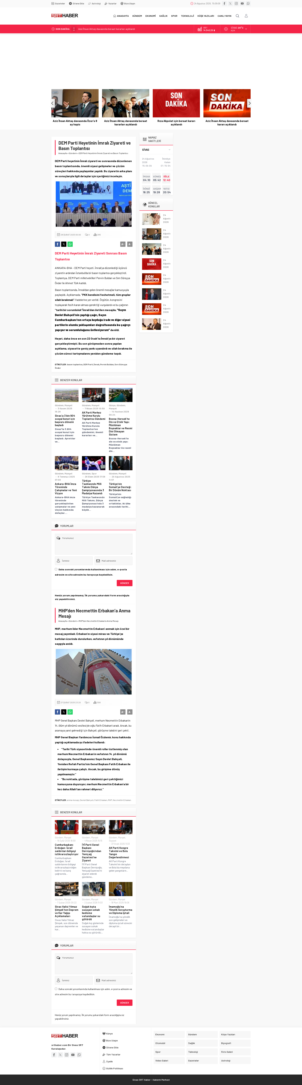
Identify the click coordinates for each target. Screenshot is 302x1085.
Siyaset (112, 840)
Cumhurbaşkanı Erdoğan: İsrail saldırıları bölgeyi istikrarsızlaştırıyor (66, 849)
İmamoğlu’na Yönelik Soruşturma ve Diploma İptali (120, 909)
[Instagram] (236, 3)
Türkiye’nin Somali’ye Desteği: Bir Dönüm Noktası (120, 487)
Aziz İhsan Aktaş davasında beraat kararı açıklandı (176, 122)
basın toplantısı (74, 364)
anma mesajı (73, 800)
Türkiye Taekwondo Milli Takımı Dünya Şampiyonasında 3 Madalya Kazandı (93, 487)
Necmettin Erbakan (122, 800)
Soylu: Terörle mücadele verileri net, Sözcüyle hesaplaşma (227, 122)
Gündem (73, 153)
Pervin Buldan (107, 364)
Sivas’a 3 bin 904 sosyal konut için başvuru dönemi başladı (65, 420)
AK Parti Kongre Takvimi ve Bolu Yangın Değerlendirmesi (119, 852)
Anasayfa (62, 153)
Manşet (68, 405)
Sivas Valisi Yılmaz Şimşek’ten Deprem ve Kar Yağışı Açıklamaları (66, 911)
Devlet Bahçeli (87, 800)
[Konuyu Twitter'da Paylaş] (63, 244)
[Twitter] (230, 3)
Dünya (112, 405)
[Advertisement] (151, 59)
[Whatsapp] (248, 3)
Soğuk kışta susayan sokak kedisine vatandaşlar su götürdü (91, 913)
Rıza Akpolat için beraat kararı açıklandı (126, 122)
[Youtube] (242, 3)
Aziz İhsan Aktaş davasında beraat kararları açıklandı (106, 28)
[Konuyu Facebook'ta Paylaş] (57, 244)
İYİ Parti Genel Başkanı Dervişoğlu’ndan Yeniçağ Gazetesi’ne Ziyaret (91, 852)
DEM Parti (88, 364)
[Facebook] (224, 3)
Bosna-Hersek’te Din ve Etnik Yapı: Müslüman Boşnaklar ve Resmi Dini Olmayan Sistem (120, 426)
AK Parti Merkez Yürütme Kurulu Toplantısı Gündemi (93, 415)
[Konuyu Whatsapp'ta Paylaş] (70, 244)
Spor (94, 473)
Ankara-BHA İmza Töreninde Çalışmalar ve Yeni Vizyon (66, 488)
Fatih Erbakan (100, 800)
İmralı (96, 364)
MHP (110, 800)
